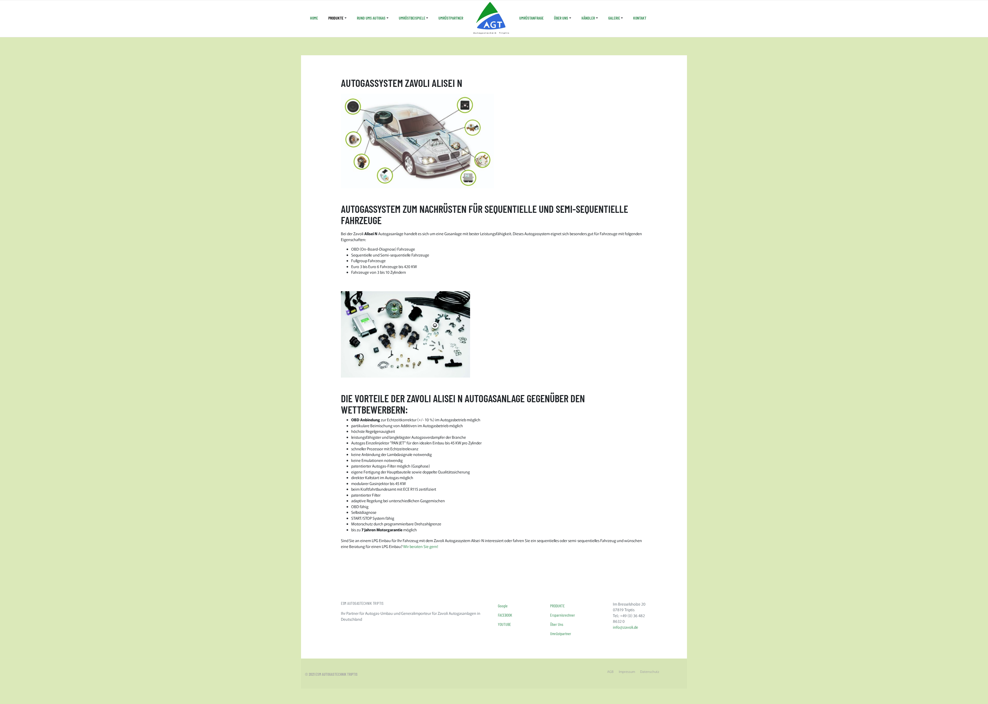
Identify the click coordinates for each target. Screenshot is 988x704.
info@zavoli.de (625, 627)
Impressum (627, 671)
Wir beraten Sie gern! (420, 546)
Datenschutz (649, 671)
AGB (610, 671)
